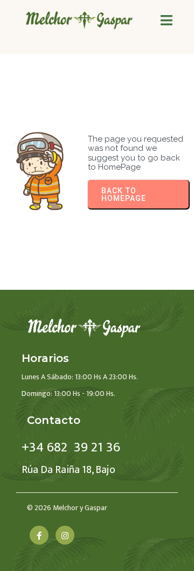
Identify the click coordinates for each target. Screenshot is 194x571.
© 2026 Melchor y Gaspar (67, 508)
